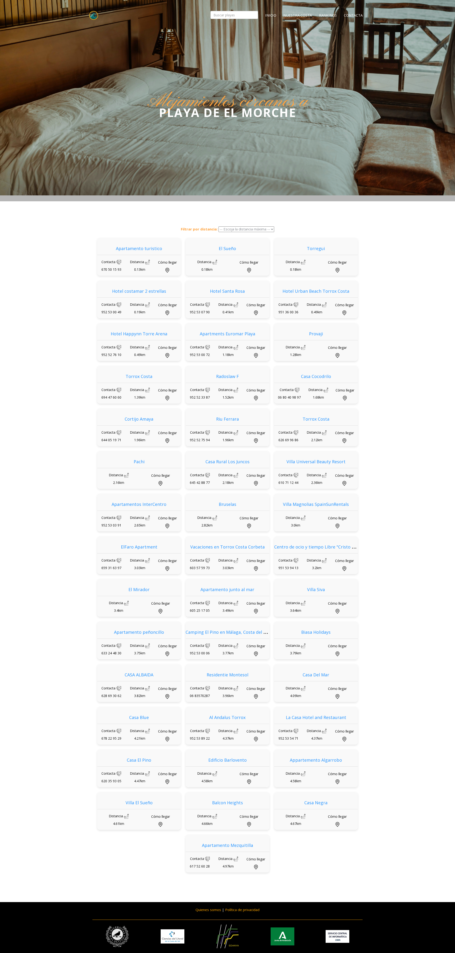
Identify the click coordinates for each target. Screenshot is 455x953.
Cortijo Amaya (139, 419)
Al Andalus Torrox (227, 717)
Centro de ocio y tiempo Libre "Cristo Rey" (317, 547)
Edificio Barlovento (227, 760)
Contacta (353, 15)
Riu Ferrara (227, 419)
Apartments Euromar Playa (227, 334)
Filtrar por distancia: (199, 229)
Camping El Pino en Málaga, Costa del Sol (227, 632)
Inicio (270, 15)
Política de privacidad (242, 909)
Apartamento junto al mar (227, 589)
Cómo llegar (167, 262)
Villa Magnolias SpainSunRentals (316, 504)
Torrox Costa (139, 376)
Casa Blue (139, 717)
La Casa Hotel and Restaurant (316, 717)
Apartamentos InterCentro (139, 504)
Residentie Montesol (227, 675)
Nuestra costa (297, 15)
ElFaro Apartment (139, 547)
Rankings (328, 15)
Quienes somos (208, 909)
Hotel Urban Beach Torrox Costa (315, 291)
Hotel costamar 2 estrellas (139, 291)
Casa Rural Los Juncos (227, 461)
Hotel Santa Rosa (227, 291)
